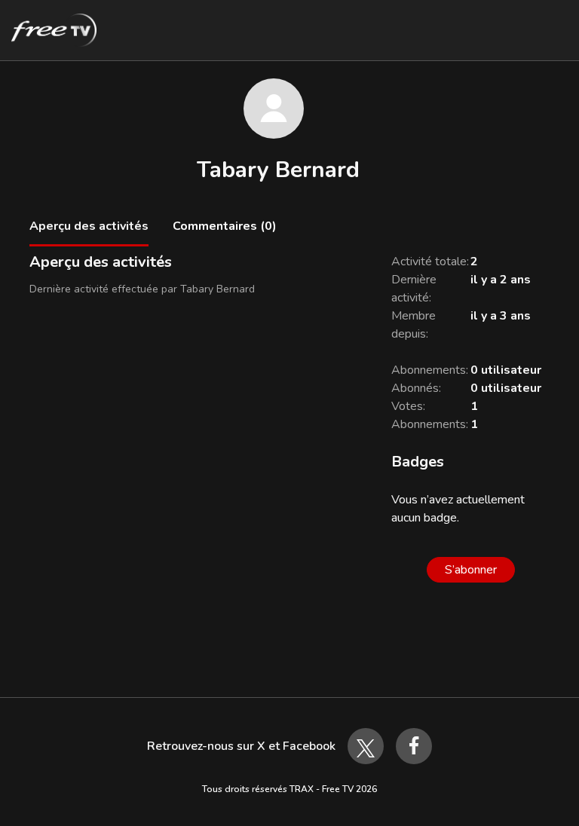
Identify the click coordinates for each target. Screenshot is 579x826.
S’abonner (471, 569)
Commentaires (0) (225, 226)
